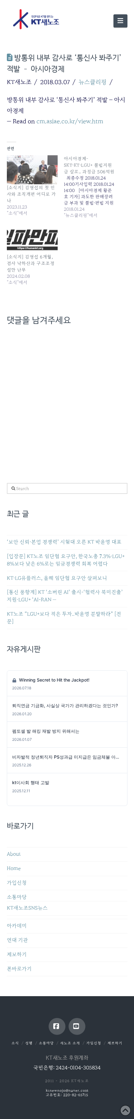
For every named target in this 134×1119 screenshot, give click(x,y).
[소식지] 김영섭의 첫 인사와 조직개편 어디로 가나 (31, 194)
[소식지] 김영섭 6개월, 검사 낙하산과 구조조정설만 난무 (31, 263)
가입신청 (17, 883)
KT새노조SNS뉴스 (27, 908)
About (14, 854)
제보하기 (17, 954)
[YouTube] (77, 1026)
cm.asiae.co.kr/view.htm (69, 121)
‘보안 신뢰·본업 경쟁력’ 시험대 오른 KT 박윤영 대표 (64, 542)
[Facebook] (57, 1026)
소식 (15, 1043)
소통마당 (17, 897)
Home (14, 868)
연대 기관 (17, 940)
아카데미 (17, 926)
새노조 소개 (70, 1043)
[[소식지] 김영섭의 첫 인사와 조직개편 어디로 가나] (32, 169)
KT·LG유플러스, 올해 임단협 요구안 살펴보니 (57, 578)
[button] (120, 20)
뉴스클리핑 (93, 82)
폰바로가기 (19, 969)
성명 (29, 1043)
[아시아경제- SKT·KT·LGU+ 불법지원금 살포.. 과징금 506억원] (92, 187)
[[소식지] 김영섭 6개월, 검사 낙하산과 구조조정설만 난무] (32, 238)
